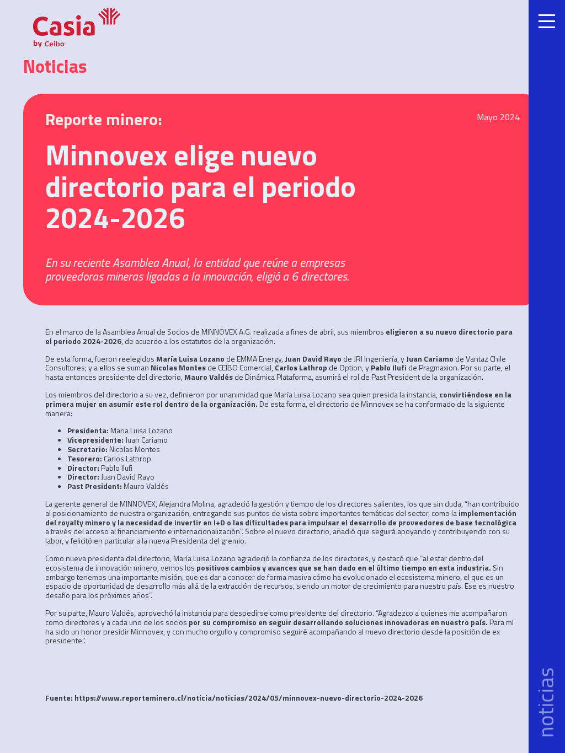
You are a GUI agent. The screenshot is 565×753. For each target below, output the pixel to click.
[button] (547, 376)
